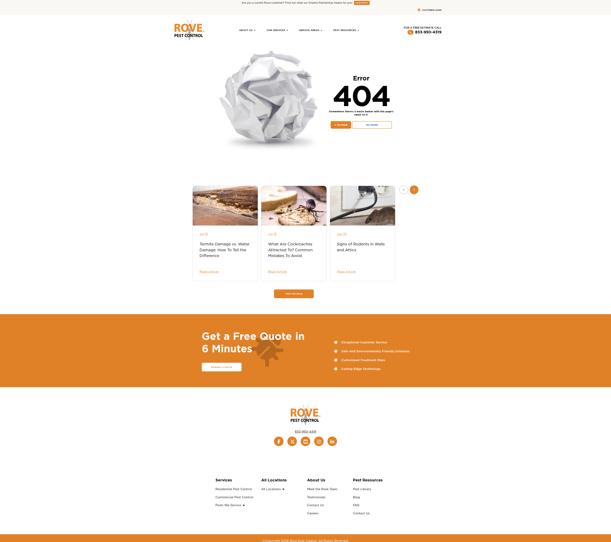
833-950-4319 (428, 32)
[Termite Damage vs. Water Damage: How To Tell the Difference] (225, 206)
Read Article (209, 272)
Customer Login (432, 10)
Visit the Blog (293, 293)
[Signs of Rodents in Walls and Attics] (362, 206)
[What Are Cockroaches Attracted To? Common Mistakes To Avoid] (293, 206)
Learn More (362, 3)
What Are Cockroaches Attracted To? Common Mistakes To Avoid (290, 250)
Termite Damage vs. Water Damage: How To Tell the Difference (225, 250)
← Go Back (341, 124)
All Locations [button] (271, 489)
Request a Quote (221, 367)
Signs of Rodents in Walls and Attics (361, 247)
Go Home (372, 124)
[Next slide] (414, 189)
